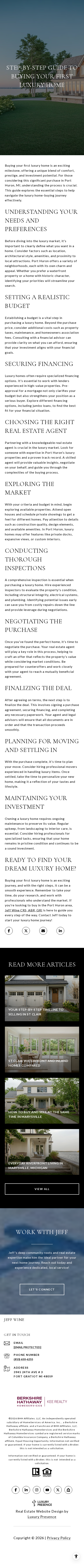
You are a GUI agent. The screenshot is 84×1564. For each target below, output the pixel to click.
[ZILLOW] (68, 1490)
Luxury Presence (42, 1517)
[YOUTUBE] (47, 1490)
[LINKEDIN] (26, 1490)
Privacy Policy (59, 1538)
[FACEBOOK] (16, 1490)
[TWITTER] (58, 1490)
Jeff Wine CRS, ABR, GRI (23, 910)
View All (42, 1189)
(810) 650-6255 (23, 1359)
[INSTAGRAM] (37, 1490)
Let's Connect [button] (42, 1289)
